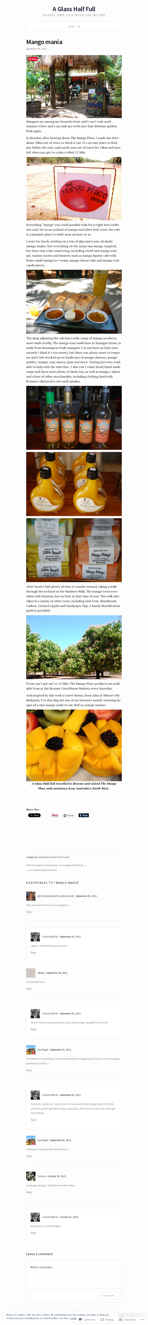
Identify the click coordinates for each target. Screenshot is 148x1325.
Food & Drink (55, 857)
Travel (66, 857)
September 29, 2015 (70, 936)
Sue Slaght (43, 1049)
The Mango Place (83, 138)
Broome (35, 138)
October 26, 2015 (57, 1176)
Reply (29, 912)
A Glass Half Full (74, 9)
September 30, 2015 (70, 1095)
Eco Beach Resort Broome (43, 870)
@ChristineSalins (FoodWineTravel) (56, 896)
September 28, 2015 (86, 896)
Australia (43, 857)
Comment (108, 1295)
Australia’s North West (92, 788)
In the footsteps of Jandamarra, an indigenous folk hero (55, 865)
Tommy (42, 1176)
